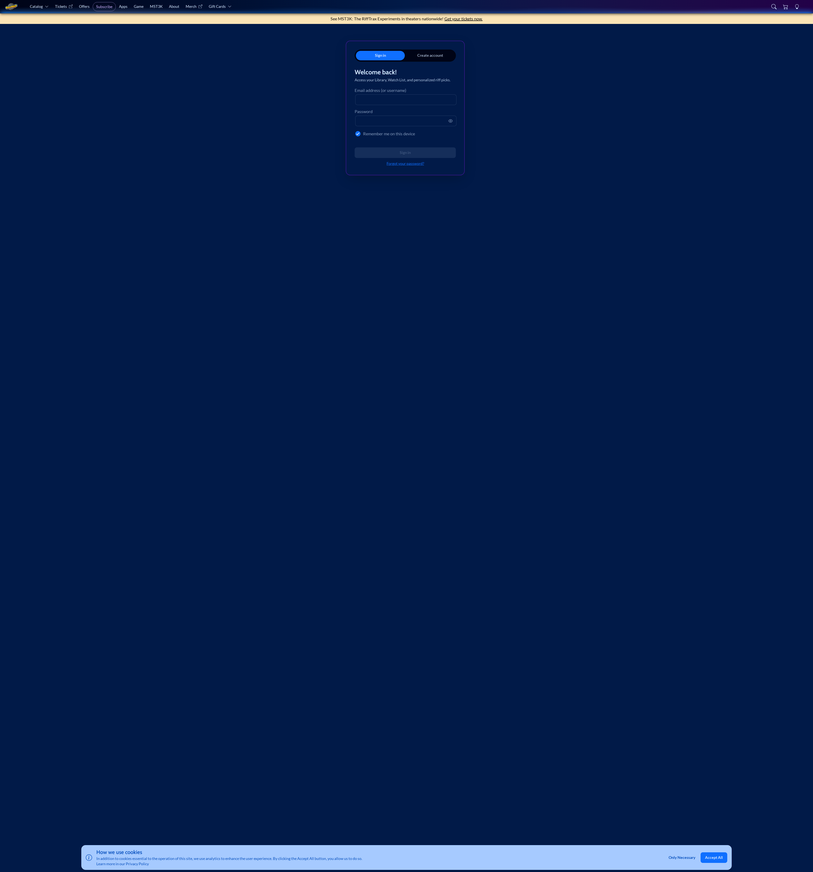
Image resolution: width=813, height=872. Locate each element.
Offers (84, 6)
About (174, 6)
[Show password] (450, 121)
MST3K (156, 6)
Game (139, 6)
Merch (191, 6)
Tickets (61, 6)
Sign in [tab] (380, 55)
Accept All (714, 857)
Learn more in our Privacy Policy (122, 864)
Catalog (36, 6)
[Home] (11, 7)
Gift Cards (217, 6)
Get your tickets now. (463, 18)
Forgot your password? (405, 163)
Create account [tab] (430, 55)
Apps (123, 6)
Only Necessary (682, 857)
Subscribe (104, 6)
